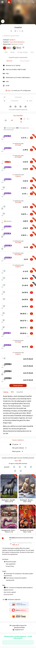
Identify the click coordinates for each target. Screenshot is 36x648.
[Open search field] (33, 2)
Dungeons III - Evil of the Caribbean (13, 530)
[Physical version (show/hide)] (15, 120)
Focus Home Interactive (16, 42)
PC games (15, 444)
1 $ (29, 196)
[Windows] (21, 119)
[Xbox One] (21, 121)
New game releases (18, 448)
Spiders (12, 39)
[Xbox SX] (24, 121)
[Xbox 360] (31, 119)
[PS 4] (24, 119)
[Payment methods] (5, 120)
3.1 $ (28, 336)
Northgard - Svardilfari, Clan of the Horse (15, 500)
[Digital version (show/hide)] (11, 120)
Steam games (16, 451)
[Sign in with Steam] (6, 467)
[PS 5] (28, 119)
